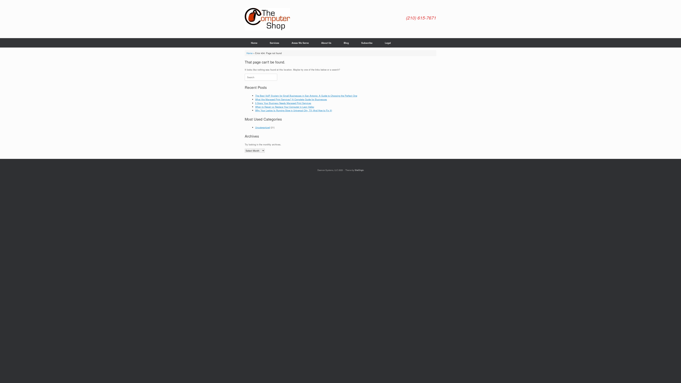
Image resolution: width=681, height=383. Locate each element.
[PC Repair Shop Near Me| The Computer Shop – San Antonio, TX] (267, 19)
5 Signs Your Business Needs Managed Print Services (283, 103)
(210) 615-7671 (421, 18)
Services (274, 43)
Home (254, 43)
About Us (326, 43)
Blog (346, 43)
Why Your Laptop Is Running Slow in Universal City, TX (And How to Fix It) (293, 110)
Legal (388, 43)
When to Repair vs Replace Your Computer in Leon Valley (284, 107)
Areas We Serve (300, 43)
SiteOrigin (359, 170)
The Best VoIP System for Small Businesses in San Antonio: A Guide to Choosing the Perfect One (306, 95)
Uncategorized (262, 127)
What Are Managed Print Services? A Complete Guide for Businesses (291, 99)
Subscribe (366, 43)
